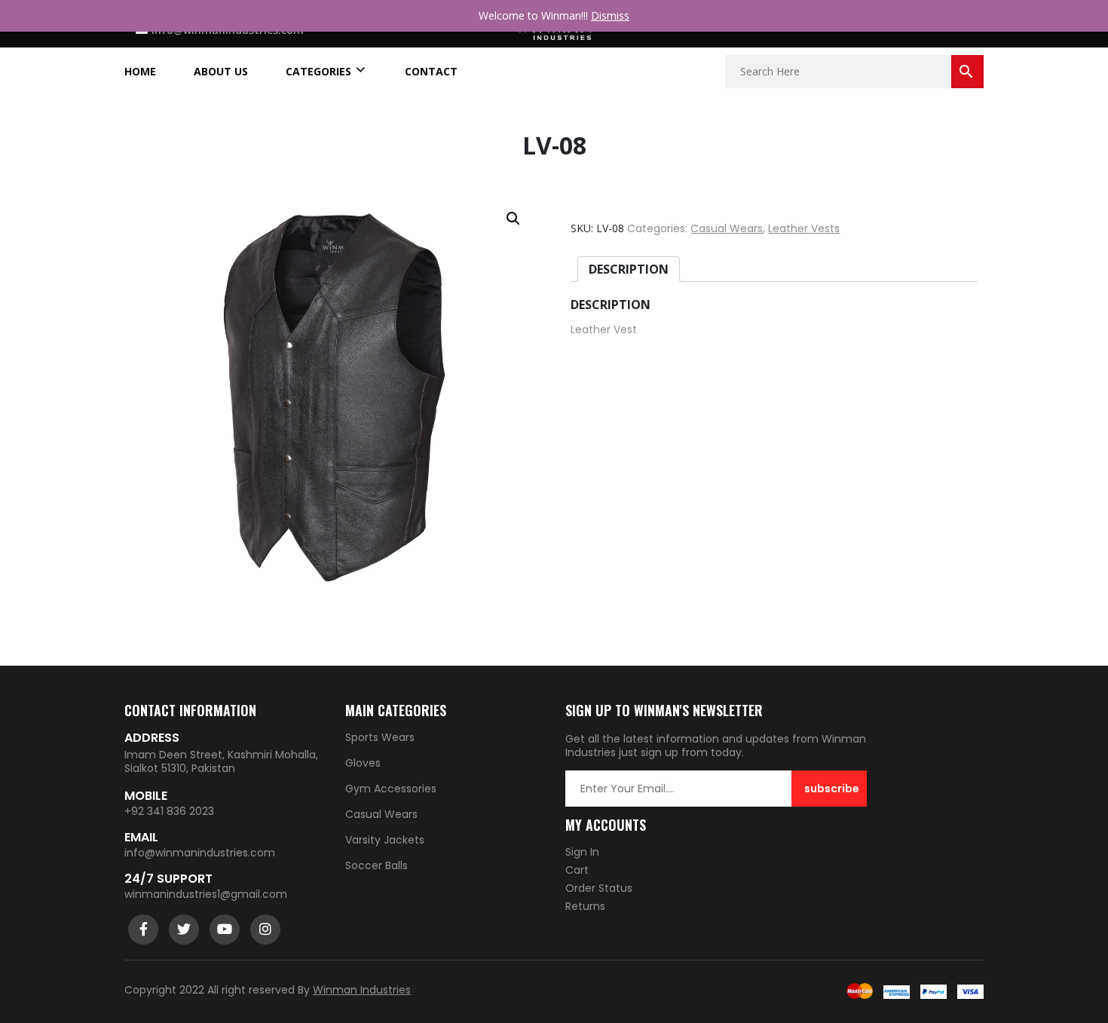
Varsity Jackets (384, 839)
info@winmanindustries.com (199, 852)
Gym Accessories (390, 788)
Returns (585, 906)
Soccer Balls (376, 865)
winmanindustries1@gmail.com (205, 894)
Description (629, 269)
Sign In (582, 851)
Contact (431, 71)
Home (140, 71)
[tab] (628, 269)
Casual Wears (726, 228)
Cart (577, 870)
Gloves (363, 762)
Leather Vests (804, 228)
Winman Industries (362, 989)
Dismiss (610, 15)
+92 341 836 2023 (169, 811)
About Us (221, 71)
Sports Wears (380, 737)
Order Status (598, 888)
